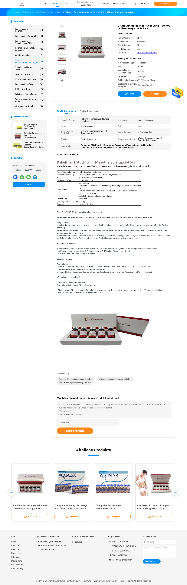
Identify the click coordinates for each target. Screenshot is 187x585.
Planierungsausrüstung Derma (29, 100)
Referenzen (165, 4)
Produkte (15, 545)
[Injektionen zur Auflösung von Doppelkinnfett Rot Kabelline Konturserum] (72, 482)
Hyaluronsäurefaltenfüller (29, 36)
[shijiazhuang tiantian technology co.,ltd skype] (35, 177)
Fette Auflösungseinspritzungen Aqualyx (75, 383)
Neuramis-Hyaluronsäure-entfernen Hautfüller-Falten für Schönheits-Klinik (52, 546)
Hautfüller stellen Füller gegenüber (29, 49)
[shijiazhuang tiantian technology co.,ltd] (22, 4)
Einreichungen (75, 430)
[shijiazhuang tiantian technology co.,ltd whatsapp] (22, 177)
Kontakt (28, 184)
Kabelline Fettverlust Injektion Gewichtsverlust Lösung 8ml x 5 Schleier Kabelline (34, 135)
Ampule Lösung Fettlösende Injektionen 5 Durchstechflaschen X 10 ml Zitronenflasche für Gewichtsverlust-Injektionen (34, 126)
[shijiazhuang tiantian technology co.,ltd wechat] (28, 177)
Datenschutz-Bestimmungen (18, 567)
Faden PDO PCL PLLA (29, 74)
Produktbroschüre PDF (147, 53)
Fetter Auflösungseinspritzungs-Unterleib (75, 379)
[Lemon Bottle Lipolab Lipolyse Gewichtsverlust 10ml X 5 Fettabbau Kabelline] (17, 145)
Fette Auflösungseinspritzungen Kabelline (115, 379)
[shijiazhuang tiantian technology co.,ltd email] (15, 177)
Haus (13, 542)
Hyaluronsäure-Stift (29, 84)
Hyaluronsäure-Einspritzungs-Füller (29, 42)
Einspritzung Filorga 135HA (29, 68)
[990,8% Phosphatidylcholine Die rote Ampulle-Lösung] (30, 482)
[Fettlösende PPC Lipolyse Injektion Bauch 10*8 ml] (113, 482)
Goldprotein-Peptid (29, 89)
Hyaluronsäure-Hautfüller (29, 30)
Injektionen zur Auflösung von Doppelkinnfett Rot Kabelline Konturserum (69, 508)
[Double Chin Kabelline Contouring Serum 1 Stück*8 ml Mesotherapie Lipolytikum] (91, 48)
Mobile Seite (16, 561)
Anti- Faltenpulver (29, 55)
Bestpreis (129, 94)
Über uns (15, 549)
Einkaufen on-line (121, 3)
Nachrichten (16, 553)
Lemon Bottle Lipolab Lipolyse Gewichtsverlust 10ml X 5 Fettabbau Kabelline (34, 144)
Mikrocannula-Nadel (29, 106)
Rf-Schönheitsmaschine (29, 79)
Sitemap (15, 557)
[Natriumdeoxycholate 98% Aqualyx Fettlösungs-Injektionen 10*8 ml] (155, 482)
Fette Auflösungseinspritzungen (29, 61)
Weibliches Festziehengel (29, 94)
